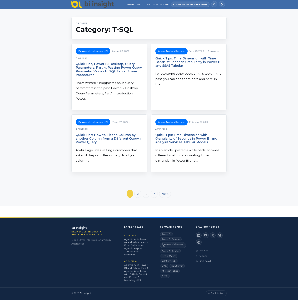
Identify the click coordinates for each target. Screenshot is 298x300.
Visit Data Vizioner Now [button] (191, 4)
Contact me (161, 4)
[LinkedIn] (199, 235)
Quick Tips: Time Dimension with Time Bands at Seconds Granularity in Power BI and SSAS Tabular (188, 62)
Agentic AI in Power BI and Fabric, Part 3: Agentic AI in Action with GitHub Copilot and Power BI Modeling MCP (136, 272)
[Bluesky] (220, 235)
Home (130, 4)
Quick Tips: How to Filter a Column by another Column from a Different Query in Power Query (109, 138)
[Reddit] (199, 242)
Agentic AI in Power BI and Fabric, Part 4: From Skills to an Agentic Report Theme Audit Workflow (136, 247)
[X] (213, 235)
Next (164, 193)
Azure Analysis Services (171, 51)
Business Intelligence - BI (93, 51)
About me (143, 4)
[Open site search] (214, 4)
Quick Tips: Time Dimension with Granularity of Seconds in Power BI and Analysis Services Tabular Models (186, 138)
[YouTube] (206, 235)
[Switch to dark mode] (222, 4)
